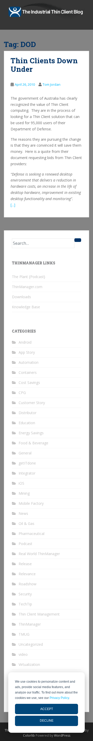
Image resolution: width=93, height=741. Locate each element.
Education (27, 422)
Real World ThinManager (39, 553)
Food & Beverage (33, 442)
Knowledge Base (26, 306)
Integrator (27, 473)
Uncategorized (31, 644)
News (23, 513)
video (23, 654)
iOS (21, 483)
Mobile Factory (31, 503)
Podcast (25, 543)
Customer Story (32, 402)
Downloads (21, 296)
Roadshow (27, 583)
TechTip (25, 604)
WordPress (62, 735)
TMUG (24, 634)
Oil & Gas (26, 523)
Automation (28, 362)
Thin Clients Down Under (44, 65)
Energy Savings (31, 432)
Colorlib (29, 735)
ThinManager (30, 624)
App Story (27, 352)
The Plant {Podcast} (28, 276)
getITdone (27, 463)
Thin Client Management (39, 614)
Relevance (27, 573)
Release (25, 563)
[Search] (77, 240)
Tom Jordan (51, 84)
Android (25, 342)
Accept (46, 709)
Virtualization (29, 664)
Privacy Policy (59, 698)
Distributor (27, 412)
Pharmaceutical (31, 533)
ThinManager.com (27, 286)
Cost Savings (29, 382)
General (25, 453)
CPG (22, 392)
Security (25, 594)
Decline (46, 720)
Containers (28, 372)
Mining (24, 493)
